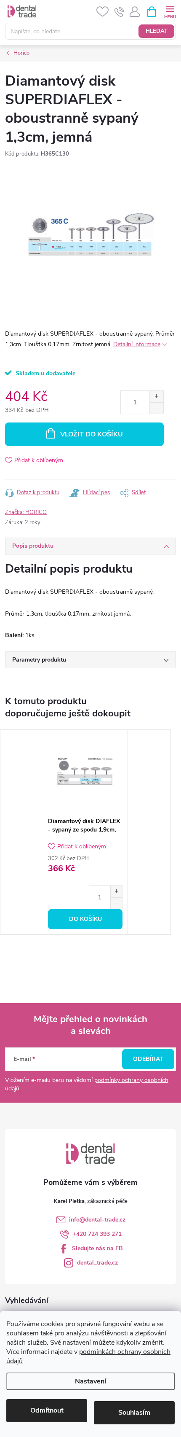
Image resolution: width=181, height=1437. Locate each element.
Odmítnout (47, 1410)
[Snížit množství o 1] (156, 408)
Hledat (157, 31)
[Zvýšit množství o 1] (156, 396)
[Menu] (170, 11)
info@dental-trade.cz (97, 1220)
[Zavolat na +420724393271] (119, 11)
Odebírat (148, 1059)
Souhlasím (134, 1412)
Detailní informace (136, 344)
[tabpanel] (85, 832)
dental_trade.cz (97, 1263)
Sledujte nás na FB (97, 1248)
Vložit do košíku (91, 434)
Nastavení (90, 1381)
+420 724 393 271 (97, 1234)
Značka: (26, 512)
